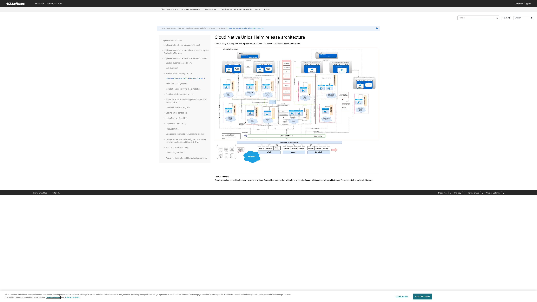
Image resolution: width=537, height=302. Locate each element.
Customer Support (523, 4)
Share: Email (38, 193)
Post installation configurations (179, 94)
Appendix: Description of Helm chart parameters (186, 158)
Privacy (457, 193)
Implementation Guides (191, 9)
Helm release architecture (245, 28)
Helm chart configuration (177, 83)
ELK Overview (172, 68)
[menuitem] (169, 9)
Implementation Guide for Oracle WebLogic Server (206, 28)
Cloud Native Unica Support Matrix (236, 9)
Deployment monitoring (176, 123)
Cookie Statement (53, 297)
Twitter (54, 193)
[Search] (496, 18)
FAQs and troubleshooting (177, 147)
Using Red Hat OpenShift (176, 118)
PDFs (257, 9)
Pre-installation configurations (179, 73)
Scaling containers (176, 113)
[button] (161, 40)
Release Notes (211, 9)
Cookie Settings (493, 193)
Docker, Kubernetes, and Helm (179, 63)
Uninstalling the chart (175, 152)
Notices (266, 9)
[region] (268, 296)
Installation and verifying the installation (183, 89)
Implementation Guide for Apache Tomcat (182, 45)
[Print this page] (377, 28)
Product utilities (172, 129)
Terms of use (473, 193)
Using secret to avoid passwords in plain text (185, 134)
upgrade (178, 107)
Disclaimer (442, 193)
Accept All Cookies (422, 296)
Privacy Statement (72, 297)
